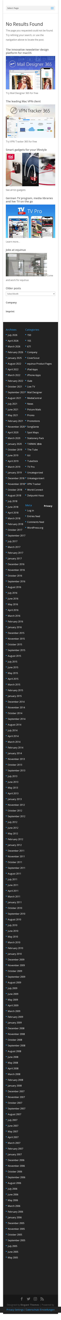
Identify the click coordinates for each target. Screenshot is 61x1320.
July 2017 (12, 541)
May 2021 (13, 415)
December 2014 (16, 701)
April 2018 (13, 512)
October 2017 (15, 529)
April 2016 (13, 610)
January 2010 (15, 953)
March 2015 (14, 684)
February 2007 (15, 1148)
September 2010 (16, 913)
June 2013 (13, 782)
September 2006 (16, 1177)
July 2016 (12, 592)
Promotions (33, 421)
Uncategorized (35, 472)
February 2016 (15, 621)
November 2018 (16, 484)
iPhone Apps (34, 375)
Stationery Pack (35, 438)
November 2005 (16, 1228)
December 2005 (16, 1223)
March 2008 (14, 1074)
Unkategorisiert (35, 478)
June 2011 (13, 885)
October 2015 (15, 644)
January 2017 (15, 558)
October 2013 (15, 764)
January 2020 (15, 443)
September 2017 (16, 535)
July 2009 (12, 988)
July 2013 (12, 776)
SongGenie (33, 426)
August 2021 (14, 398)
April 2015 (13, 678)
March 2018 (14, 518)
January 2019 (15, 472)
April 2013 (13, 793)
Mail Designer (34, 392)
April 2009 (13, 1005)
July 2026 (12, 335)
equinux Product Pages (39, 363)
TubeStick (32, 461)
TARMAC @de (34, 443)
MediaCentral (34, 398)
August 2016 (14, 587)
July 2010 (12, 925)
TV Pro (31, 466)
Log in (30, 510)
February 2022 (15, 380)
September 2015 (16, 650)
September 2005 (16, 1240)
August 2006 (14, 1183)
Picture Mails (34, 409)
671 (29, 346)
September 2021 (16, 392)
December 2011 (16, 850)
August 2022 (14, 363)
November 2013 (16, 759)
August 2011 (14, 873)
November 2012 (16, 804)
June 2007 (13, 1125)
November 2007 (16, 1097)
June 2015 (13, 667)
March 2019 (14, 466)
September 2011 (16, 867)
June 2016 (13, 598)
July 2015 (12, 661)
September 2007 (16, 1108)
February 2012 (15, 839)
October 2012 (15, 810)
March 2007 (14, 1143)
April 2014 (13, 736)
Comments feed (35, 522)
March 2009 (14, 1011)
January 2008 (15, 1085)
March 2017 (14, 547)
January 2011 (15, 902)
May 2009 (13, 999)
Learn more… (13, 241)
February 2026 (15, 352)
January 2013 (15, 799)
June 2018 (13, 507)
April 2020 (13, 432)
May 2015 (13, 673)
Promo (30, 415)
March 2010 (14, 942)
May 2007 (13, 1131)
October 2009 (15, 971)
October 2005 (15, 1234)
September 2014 (16, 719)
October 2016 (15, 575)
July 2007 (12, 1120)
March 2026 (14, 346)
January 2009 (15, 1022)
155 (29, 340)
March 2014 (14, 741)
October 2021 (15, 386)
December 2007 (16, 1091)
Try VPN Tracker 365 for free (21, 141)
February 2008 (15, 1079)
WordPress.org (35, 527)
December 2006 (16, 1160)
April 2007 (13, 1137)
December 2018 (16, 478)
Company (11, 302)
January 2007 (15, 1154)
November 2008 (16, 1034)
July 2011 (12, 879)
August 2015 (14, 655)
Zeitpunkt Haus (35, 495)
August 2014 (14, 724)
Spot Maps (33, 432)
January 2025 (15, 358)
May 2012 (13, 833)
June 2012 (13, 827)
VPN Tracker (34, 484)
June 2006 (13, 1194)
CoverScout (33, 358)
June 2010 (13, 931)
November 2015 (16, 638)
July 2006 (12, 1188)
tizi (28, 455)
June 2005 (13, 1251)
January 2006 (15, 1217)
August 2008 (14, 1051)
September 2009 (16, 976)
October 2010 (15, 908)
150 (29, 335)
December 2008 (16, 1028)
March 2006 (14, 1206)
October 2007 (15, 1102)
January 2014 (15, 753)
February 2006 (15, 1211)
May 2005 (13, 1257)
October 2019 (15, 449)
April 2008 (13, 1068)
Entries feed (33, 516)
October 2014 (15, 713)
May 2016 (13, 604)
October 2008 (15, 1039)
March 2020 (14, 438)
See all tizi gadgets (16, 190)
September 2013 (16, 770)
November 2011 (16, 856)
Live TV (31, 386)
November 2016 (16, 570)
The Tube (32, 449)
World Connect (35, 489)
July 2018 (12, 501)
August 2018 (14, 495)
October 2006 (15, 1171)
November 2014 (16, 707)
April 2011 (13, 890)
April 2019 (13, 461)
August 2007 (14, 1114)
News (30, 403)
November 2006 (16, 1165)
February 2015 (15, 690)
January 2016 (15, 627)
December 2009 (16, 959)
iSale (29, 380)
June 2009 (13, 994)
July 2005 (12, 1246)
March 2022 (14, 375)
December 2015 (16, 633)
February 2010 (15, 948)
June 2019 (13, 455)
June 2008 (13, 1057)
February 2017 (15, 552)
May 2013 (13, 787)
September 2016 (16, 581)
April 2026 (13, 340)
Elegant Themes (30, 1304)
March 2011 (14, 896)
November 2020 (16, 426)
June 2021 (13, 409)
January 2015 (15, 696)
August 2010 (14, 919)
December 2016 (16, 564)
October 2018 (15, 489)
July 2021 (12, 403)
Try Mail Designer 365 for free (22, 93)
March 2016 (14, 615)
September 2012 (16, 816)
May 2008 (13, 1062)
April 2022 (13, 369)
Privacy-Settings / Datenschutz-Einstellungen (31, 1309)
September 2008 (16, 1045)
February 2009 (15, 1016)
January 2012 (15, 845)
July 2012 (12, 822)
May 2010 (13, 936)
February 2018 (15, 524)
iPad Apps (32, 369)
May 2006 (13, 1200)
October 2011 (15, 862)
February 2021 (15, 421)
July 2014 (12, 730)
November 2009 (16, 965)
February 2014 (15, 747)
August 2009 (14, 982)
